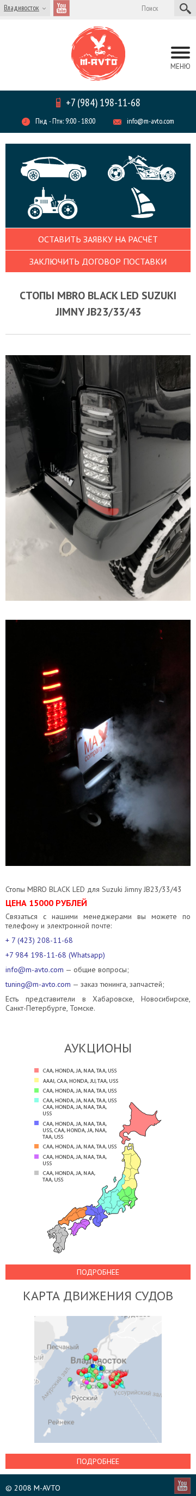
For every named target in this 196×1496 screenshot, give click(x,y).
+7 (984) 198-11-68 (103, 102)
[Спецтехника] (61, 203)
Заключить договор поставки (98, 261)
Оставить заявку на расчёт (98, 239)
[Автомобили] (54, 169)
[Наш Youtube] (61, 8)
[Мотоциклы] (141, 168)
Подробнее (98, 1272)
